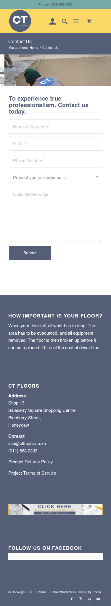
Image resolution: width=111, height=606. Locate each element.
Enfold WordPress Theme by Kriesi (75, 591)
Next (106, 70)
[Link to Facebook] (71, 598)
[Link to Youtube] (98, 598)
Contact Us (20, 41)
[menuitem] (49, 21)
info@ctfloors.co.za (27, 443)
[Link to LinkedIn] (89, 598)
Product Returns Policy (30, 461)
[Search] (61, 21)
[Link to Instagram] (80, 598)
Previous (5, 70)
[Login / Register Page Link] (49, 21)
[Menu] (76, 21)
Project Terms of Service (32, 473)
